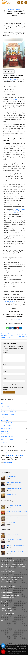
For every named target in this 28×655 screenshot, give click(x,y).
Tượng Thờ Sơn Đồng (7, 439)
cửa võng (19, 209)
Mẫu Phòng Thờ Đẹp (6, 428)
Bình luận (5, 352)
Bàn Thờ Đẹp (5, 606)
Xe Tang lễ (4, 442)
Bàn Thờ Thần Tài (5, 406)
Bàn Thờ (3, 403)
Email (4, 371)
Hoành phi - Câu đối (6, 423)
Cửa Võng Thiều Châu (8, 613)
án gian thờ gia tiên (11, 80)
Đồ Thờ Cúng (4, 420)
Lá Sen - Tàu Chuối (6, 425)
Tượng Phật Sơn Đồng (7, 436)
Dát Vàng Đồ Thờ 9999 (7, 414)
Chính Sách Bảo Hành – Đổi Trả (10, 595)
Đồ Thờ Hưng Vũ (7, 452)
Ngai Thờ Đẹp (5, 616)
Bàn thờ (15, 99)
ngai (12, 213)
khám (15, 213)
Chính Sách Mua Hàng (8, 597)
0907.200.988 (19, 455)
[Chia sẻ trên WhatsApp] (7, 328)
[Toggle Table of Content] (11, 71)
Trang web (5, 378)
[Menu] (25, 2)
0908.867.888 (10, 455)
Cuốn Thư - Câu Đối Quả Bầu (9, 412)
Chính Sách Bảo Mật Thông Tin (10, 590)
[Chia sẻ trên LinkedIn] (20, 328)
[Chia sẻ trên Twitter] (12, 328)
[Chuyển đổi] (26, 403)
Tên (4, 364)
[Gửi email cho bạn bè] (15, 328)
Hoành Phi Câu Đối (7, 608)
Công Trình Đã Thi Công (14, 9)
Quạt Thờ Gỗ (4, 431)
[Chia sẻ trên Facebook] (10, 328)
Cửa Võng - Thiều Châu (7, 409)
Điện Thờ (3, 417)
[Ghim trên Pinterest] (18, 328)
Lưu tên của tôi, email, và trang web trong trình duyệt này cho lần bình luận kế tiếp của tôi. (13, 387)
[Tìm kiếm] (22, 2)
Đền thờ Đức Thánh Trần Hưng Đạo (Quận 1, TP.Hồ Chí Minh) (7, 335)
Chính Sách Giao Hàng (8, 592)
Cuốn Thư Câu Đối (7, 611)
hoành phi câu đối (13, 211)
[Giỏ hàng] (18, 2)
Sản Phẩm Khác (5, 434)
